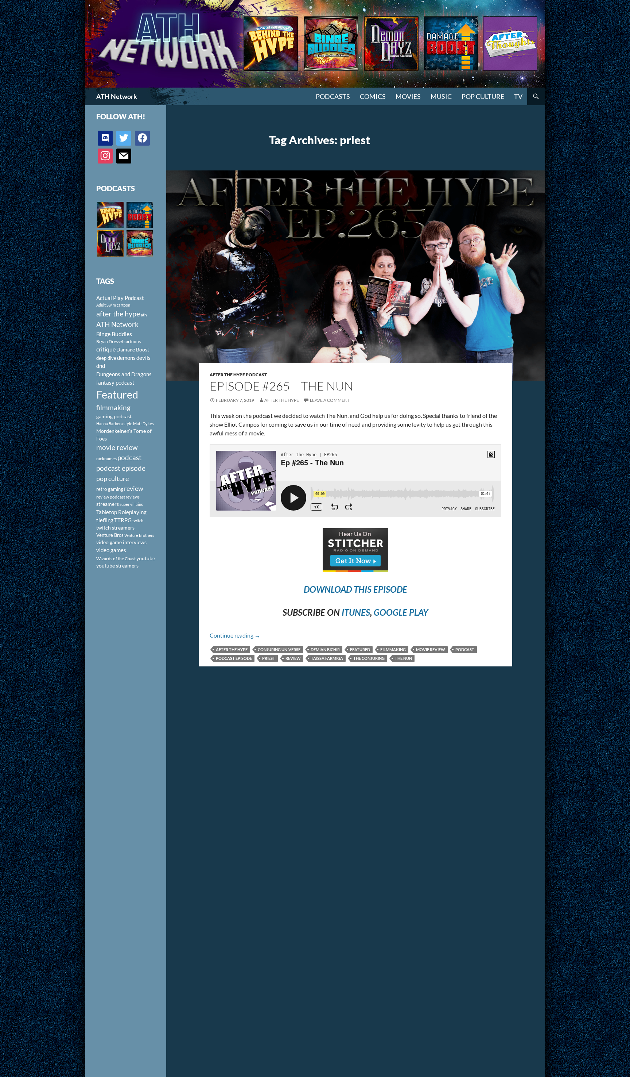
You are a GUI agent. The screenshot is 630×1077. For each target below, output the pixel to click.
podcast (464, 649)
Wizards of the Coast (116, 558)
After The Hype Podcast (238, 374)
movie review (430, 649)
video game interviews (121, 542)
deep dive (106, 358)
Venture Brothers (139, 535)
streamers (107, 504)
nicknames (106, 458)
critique (106, 349)
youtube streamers (117, 565)
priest (268, 658)
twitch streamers (115, 527)
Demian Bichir (325, 649)
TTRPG (123, 520)
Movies (408, 96)
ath (144, 315)
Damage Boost (132, 349)
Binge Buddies (114, 334)
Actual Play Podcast (120, 298)
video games (111, 550)
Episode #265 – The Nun (281, 385)
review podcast (110, 497)
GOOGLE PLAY (401, 612)
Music (441, 96)
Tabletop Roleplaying (121, 512)
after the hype (232, 649)
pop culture (112, 478)
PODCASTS (333, 96)
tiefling (104, 520)
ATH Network (116, 96)
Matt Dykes (143, 423)
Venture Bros (110, 535)
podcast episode (234, 658)
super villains (131, 504)
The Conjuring (369, 658)
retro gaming (109, 489)
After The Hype (281, 400)
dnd (100, 365)
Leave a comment (330, 400)
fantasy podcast (115, 382)
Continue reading (235, 635)
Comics (373, 96)
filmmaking (393, 649)
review (293, 658)
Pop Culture (483, 96)
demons (126, 357)
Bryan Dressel (109, 341)
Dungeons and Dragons (124, 374)
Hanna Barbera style (114, 423)
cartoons (132, 341)
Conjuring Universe (279, 649)
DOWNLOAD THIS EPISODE (355, 589)
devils (143, 357)
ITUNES (356, 612)
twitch (137, 520)
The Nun (403, 658)
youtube (145, 558)
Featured (360, 649)
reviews (133, 497)
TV (518, 96)
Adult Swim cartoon (113, 305)
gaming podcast (114, 416)
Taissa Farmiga (327, 658)
